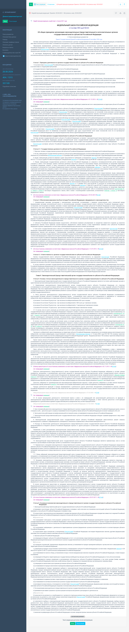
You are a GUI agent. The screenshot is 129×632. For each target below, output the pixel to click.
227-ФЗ (101, 497)
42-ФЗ (98, 195)
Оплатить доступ (8, 45)
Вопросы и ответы (8, 47)
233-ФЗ (101, 249)
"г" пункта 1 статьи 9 (37, 190)
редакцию (46, 101)
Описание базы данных (9, 37)
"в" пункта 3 (38, 326)
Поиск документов (8, 34)
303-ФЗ (114, 366)
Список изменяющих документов (78, 37)
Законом (94, 157)
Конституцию (63, 112)
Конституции (45, 49)
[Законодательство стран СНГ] (13, 4)
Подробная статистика (9, 86)
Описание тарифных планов (11, 42)
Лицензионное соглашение (9, 104)
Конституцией (49, 65)
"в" (124, 313)
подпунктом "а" (119, 324)
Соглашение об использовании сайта (12, 100)
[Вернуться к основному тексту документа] (31, 4)
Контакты (5, 50)
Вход (5, 21)
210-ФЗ (100, 99)
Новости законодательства (13, 56)
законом (73, 159)
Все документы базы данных (10, 108)
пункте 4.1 (100, 380)
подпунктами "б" (119, 189)
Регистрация (13, 21)
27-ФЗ (97, 392)
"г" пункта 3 (36, 315)
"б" (31, 326)
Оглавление (50, 4)
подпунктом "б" (118, 313)
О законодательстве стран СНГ (12, 52)
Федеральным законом (55, 155)
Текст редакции (40, 4)
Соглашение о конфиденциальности (12, 102)
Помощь (5, 39)
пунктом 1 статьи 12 (110, 190)
